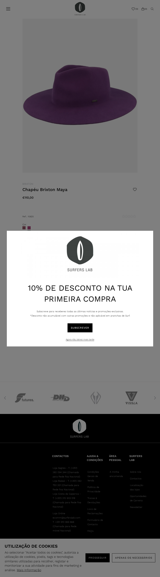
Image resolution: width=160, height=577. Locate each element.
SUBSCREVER (80, 327)
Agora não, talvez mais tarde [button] (80, 339)
